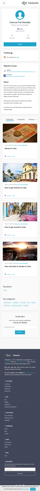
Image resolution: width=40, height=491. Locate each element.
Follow (20, 44)
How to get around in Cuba (15, 227)
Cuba (17, 57)
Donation (25, 305)
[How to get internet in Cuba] (20, 172)
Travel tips (10, 119)
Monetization (8, 386)
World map (7, 388)
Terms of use (8, 444)
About (6, 429)
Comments (21, 119)
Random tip (7, 391)
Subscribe (19, 332)
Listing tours (8, 404)
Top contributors (9, 415)
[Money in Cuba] (20, 133)
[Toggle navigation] (4, 3)
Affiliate (6, 402)
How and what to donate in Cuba (18, 267)
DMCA (6, 447)
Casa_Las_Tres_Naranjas (20, 145)
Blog (6, 431)
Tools (6, 455)
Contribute (7, 384)
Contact (6, 433)
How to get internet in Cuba (16, 188)
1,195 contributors (21, 362)
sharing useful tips (30, 373)
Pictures (32, 119)
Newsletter (7, 420)
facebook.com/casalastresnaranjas (16, 76)
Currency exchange (16, 305)
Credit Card (7, 305)
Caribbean (8, 156)
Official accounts (9, 418)
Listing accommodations (10, 407)
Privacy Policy (25, 489)
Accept (33, 489)
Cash (28, 302)
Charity (33, 302)
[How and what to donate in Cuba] (20, 251)
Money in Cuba (10, 149)
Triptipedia (33, 3)
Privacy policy (8, 442)
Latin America (7, 302)
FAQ (6, 399)
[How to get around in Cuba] (20, 211)
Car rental (22, 302)
